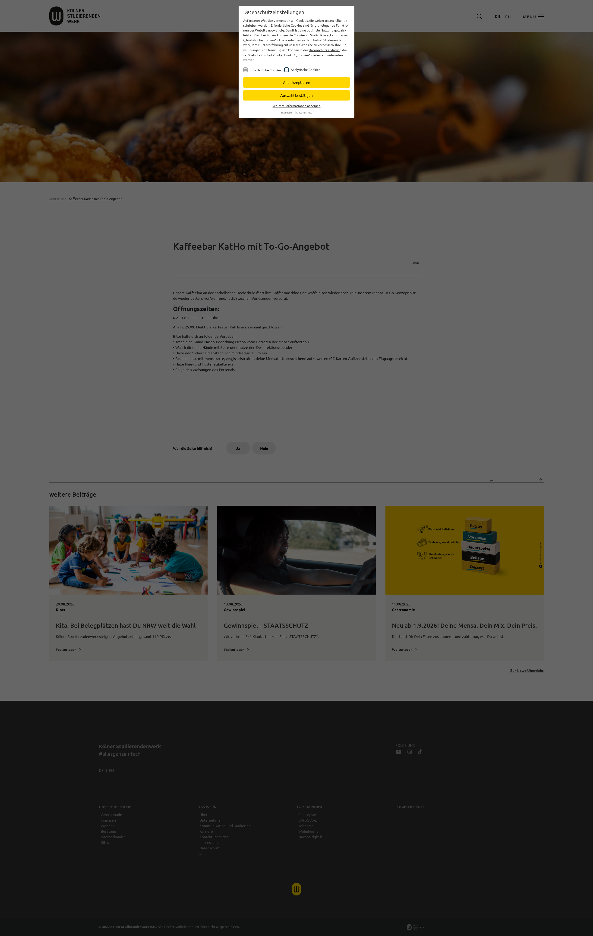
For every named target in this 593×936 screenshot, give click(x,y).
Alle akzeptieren (296, 82)
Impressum (287, 112)
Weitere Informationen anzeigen (297, 106)
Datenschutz (304, 112)
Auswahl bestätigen (296, 95)
